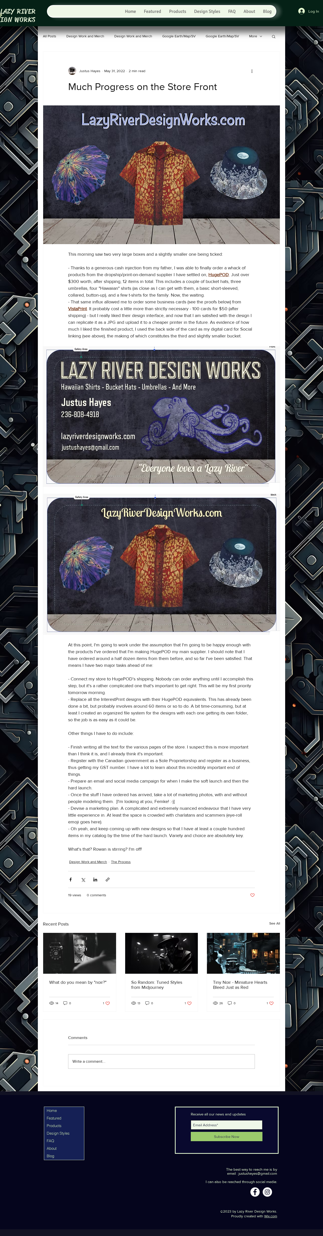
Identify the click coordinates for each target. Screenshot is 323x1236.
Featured (54, 1118)
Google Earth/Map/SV (179, 36)
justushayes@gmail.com (257, 1173)
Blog (50, 1156)
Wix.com (270, 1216)
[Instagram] (267, 1192)
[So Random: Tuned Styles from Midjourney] (161, 953)
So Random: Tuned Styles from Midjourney (156, 985)
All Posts (49, 36)
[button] (273, 36)
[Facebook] (255, 1192)
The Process (121, 862)
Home (52, 1110)
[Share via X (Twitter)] (82, 879)
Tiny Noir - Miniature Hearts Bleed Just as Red (240, 985)
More (253, 36)
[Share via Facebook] (70, 879)
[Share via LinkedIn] (95, 879)
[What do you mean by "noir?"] (79, 953)
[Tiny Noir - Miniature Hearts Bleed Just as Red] (243, 953)
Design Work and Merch (85, 36)
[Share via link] (107, 879)
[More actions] (252, 71)
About (52, 1148)
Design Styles (58, 1133)
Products (54, 1125)
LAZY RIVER (18, 11)
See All (274, 923)
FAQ (50, 1140)
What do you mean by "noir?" (77, 982)
